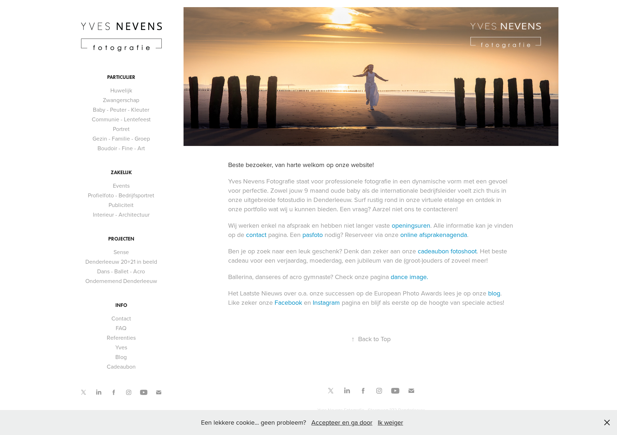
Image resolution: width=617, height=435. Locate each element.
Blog (121, 357)
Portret (121, 129)
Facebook (288, 302)
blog (494, 293)
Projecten (121, 239)
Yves (121, 347)
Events (121, 185)
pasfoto (312, 234)
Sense (121, 252)
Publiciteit (121, 205)
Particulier (121, 77)
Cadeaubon (121, 366)
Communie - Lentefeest (121, 119)
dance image (409, 276)
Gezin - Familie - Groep (121, 138)
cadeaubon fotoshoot (447, 251)
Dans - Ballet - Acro (121, 271)
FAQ (121, 328)
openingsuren (411, 225)
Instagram (326, 302)
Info (121, 305)
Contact (121, 318)
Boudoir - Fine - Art (121, 148)
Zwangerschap (121, 100)
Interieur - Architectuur (121, 214)
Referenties (121, 338)
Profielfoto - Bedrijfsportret (121, 195)
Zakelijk (121, 173)
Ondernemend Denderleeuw (121, 281)
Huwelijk (121, 90)
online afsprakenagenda (433, 234)
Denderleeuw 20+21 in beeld (121, 261)
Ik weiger (390, 422)
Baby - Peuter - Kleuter (121, 109)
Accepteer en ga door (341, 422)
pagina (266, 234)
